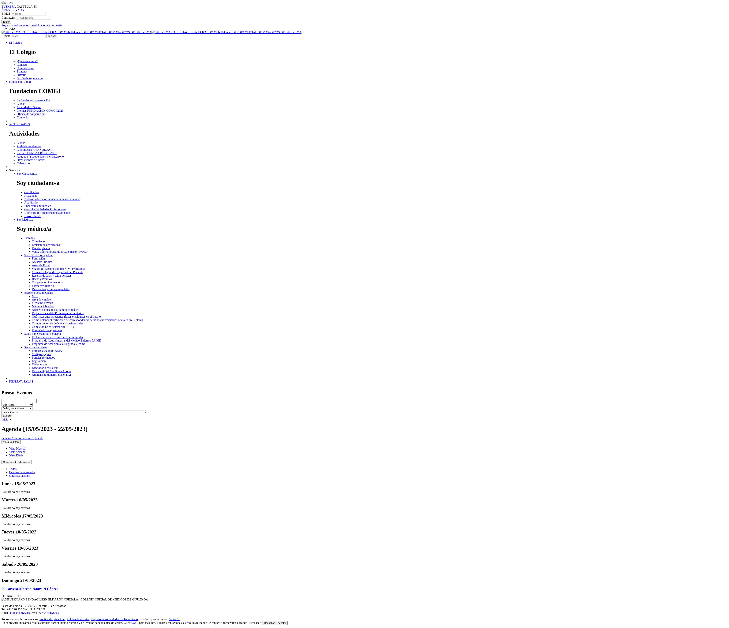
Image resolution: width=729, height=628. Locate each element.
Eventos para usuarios (22, 472)
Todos (13, 468)
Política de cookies (78, 619)
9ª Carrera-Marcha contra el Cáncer (30, 589)
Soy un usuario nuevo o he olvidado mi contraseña (32, 25)
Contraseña (8, 17)
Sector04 (174, 619)
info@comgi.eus (20, 612)
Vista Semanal (17, 452)
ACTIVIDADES (19, 124)
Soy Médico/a (25, 219)
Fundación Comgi (20, 81)
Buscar (6, 35)
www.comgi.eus (49, 612)
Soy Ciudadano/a (27, 173)
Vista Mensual (17, 448)
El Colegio (15, 42)
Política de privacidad (52, 619)
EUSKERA (9, 6)
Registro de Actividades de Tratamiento (114, 619)
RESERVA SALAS (21, 381)
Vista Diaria (16, 455)
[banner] (151, 32)
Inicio (5, 419)
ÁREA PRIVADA (13, 10)
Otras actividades (19, 475)
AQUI (134, 622)
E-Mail (6, 13)
